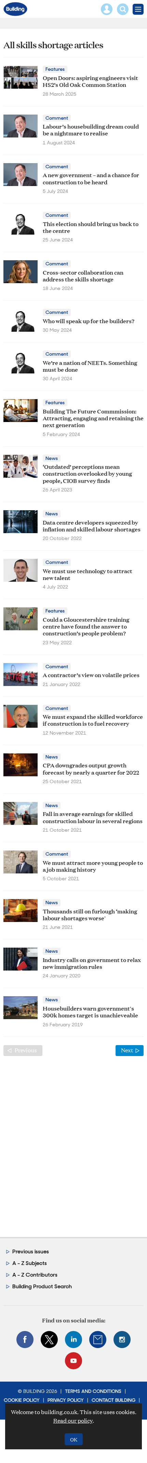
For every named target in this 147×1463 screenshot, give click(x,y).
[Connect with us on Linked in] (73, 1339)
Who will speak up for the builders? (88, 320)
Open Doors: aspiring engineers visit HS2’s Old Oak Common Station (90, 81)
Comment (56, 118)
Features (55, 69)
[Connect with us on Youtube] (73, 1361)
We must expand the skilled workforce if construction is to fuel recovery (93, 719)
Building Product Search (42, 1286)
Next (132, 1050)
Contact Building (113, 1400)
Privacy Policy (66, 1400)
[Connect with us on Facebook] (25, 1339)
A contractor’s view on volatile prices (91, 674)
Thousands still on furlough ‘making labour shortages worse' (90, 914)
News (51, 458)
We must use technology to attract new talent (87, 574)
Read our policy (73, 1420)
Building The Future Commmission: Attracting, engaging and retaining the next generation (93, 418)
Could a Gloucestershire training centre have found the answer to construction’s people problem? (86, 626)
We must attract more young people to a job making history (93, 865)
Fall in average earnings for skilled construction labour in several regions (93, 817)
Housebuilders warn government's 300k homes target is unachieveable (90, 1011)
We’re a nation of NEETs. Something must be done (90, 365)
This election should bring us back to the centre (90, 227)
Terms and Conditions (93, 1391)
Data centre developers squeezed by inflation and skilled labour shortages (92, 525)
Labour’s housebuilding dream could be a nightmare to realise (91, 129)
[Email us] (98, 1339)
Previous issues (30, 1251)
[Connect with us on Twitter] (49, 1339)
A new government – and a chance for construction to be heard (91, 178)
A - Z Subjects (29, 1263)
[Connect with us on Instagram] (122, 1339)
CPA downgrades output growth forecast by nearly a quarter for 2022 (91, 768)
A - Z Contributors (34, 1274)
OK (73, 1439)
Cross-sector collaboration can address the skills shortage (83, 275)
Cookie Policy (22, 1400)
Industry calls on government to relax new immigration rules (92, 963)
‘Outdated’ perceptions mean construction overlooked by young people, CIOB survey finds (87, 473)
